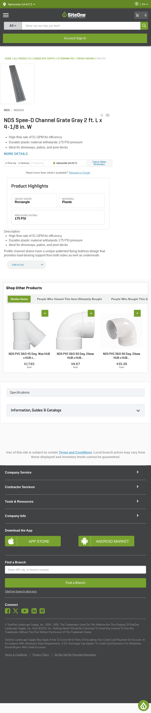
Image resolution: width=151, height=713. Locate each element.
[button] (20, 4)
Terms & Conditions (16, 654)
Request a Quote (79, 172)
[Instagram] (43, 612)
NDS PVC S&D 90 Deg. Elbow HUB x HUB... (75, 356)
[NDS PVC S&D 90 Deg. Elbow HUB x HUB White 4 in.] (75, 330)
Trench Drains (85, 58)
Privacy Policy (41, 654)
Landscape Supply (44, 58)
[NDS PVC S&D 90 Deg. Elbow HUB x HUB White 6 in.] (121, 330)
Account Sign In (75, 38)
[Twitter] (16, 612)
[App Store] (39, 543)
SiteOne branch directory (21, 591)
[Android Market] (112, 543)
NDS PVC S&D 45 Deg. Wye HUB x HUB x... (29, 356)
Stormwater (66, 58)
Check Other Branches (99, 163)
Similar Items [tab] (19, 299)
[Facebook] (8, 612)
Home (8, 58)
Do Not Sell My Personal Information (75, 654)
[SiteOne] (74, 17)
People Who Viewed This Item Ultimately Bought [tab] (69, 299)
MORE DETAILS (16, 153)
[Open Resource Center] (143, 705)
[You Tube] (26, 612)
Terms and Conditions (75, 452)
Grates (101, 58)
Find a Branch (15, 562)
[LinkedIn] (35, 612)
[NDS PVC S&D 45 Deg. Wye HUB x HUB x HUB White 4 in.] (29, 330)
